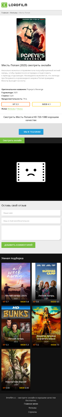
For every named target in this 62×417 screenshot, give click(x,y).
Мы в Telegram (32, 131)
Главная (4, 12)
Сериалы (32, 412)
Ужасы (20, 108)
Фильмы (13, 12)
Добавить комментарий (18, 245)
